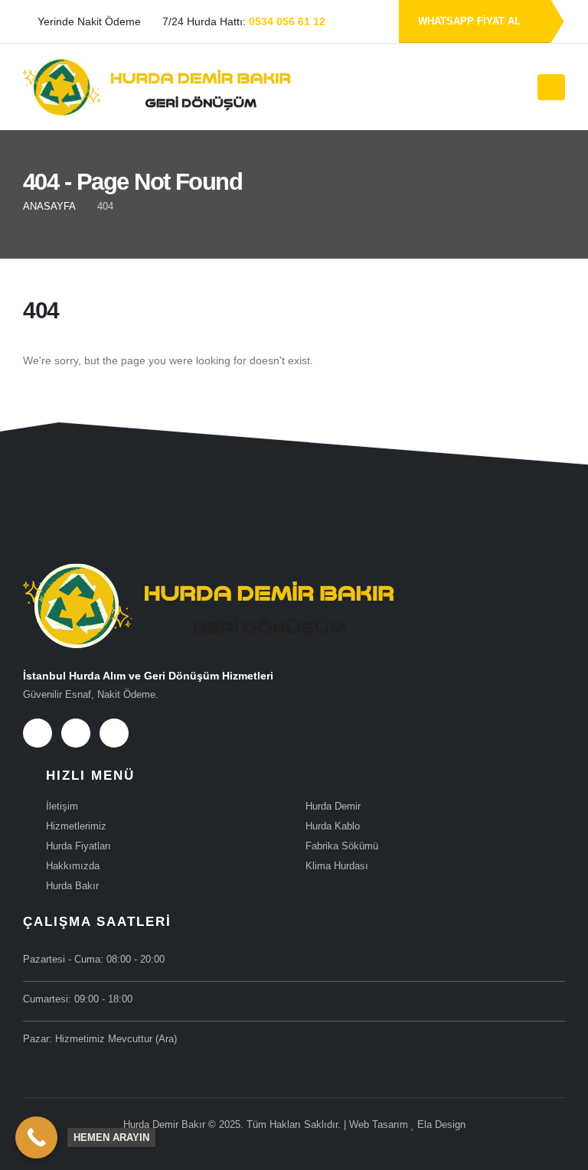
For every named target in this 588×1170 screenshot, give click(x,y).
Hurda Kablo (332, 826)
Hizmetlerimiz (76, 826)
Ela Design (441, 1124)
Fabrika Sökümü (341, 846)
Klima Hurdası (336, 866)
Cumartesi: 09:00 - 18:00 (77, 999)
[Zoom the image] (208, 573)
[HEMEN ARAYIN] (36, 1137)
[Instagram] (114, 733)
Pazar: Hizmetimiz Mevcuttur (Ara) (100, 1039)
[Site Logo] (157, 87)
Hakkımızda (73, 866)
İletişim (62, 806)
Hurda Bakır (72, 886)
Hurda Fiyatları (78, 846)
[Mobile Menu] (551, 87)
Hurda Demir (333, 806)
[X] (75, 733)
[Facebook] (37, 733)
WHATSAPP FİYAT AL (471, 21)
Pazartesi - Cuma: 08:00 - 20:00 (94, 959)
